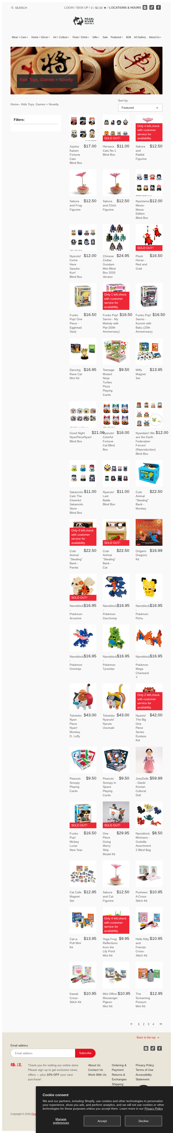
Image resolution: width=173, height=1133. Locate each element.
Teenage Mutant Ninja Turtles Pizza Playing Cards (108, 382)
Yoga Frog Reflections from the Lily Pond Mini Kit (110, 947)
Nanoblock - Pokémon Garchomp (110, 612)
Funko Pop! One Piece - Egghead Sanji (76, 323)
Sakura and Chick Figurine (109, 205)
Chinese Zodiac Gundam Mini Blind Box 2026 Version (109, 266)
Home (15, 104)
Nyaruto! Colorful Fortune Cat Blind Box (109, 441)
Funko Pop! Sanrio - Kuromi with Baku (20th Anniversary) (144, 323)
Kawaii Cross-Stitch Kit (75, 998)
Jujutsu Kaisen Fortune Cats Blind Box (76, 155)
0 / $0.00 (97, 7)
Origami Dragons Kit (141, 555)
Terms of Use (144, 1069)
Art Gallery (140, 37)
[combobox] (27, 7)
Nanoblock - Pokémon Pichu (143, 612)
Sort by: (123, 100)
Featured (116, 37)
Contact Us (95, 1069)
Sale (105, 37)
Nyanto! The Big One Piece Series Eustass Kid (141, 728)
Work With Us (97, 1074)
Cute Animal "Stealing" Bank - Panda (76, 559)
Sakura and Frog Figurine (76, 205)
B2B (128, 37)
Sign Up (82, 7)
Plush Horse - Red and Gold (141, 262)
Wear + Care (19, 37)
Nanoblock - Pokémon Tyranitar (110, 663)
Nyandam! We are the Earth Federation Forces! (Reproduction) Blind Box (146, 443)
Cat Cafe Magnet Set (75, 896)
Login (69, 7)
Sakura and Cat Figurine (108, 896)
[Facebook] (158, 7)
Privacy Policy (154, 1108)
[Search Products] (12, 8)
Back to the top (146, 1037)
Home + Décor (39, 37)
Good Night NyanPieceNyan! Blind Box (81, 437)
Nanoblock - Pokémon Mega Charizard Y (143, 667)
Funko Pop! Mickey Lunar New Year (76, 842)
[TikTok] (151, 7)
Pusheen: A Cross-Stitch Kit (142, 896)
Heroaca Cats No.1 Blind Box (109, 150)
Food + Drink (80, 37)
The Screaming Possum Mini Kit (143, 1000)
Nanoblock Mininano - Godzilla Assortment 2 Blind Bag (143, 842)
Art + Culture (60, 37)
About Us (154, 37)
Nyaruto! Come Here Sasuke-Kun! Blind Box (76, 266)
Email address (19, 1045)
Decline (144, 1121)
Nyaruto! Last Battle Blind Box (109, 498)
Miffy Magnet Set (141, 374)
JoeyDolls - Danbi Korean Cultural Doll (142, 787)
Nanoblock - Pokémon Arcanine (77, 612)
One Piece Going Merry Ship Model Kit (109, 844)
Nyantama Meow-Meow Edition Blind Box (142, 209)
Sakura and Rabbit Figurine (141, 153)
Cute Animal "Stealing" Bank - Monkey (142, 500)
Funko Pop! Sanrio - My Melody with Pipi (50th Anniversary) (111, 323)
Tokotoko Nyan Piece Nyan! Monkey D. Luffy (76, 726)
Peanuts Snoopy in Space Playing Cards (109, 787)
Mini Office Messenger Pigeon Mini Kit (110, 1000)
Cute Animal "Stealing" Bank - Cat (109, 559)
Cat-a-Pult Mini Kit (75, 943)
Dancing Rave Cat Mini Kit (76, 374)
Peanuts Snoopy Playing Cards (75, 785)
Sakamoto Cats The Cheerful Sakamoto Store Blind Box (76, 502)
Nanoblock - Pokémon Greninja (77, 663)
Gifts (94, 37)
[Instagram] (145, 7)
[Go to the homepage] (83, 19)
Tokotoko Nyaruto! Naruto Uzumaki (109, 722)
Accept (102, 1121)
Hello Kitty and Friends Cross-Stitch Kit (142, 947)
